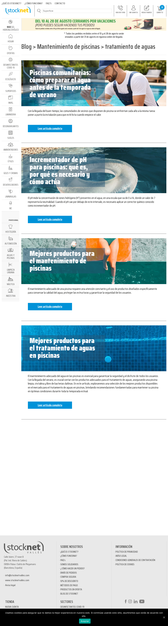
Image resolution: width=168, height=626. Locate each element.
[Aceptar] (164, 617)
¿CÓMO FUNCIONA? (33, 3)
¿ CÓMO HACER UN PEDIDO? (72, 568)
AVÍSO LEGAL (121, 556)
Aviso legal (10, 585)
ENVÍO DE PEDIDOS (68, 573)
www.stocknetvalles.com (17, 580)
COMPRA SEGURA (68, 577)
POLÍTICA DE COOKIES (125, 564)
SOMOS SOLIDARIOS (69, 564)
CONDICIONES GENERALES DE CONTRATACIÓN (135, 560)
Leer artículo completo (50, 128)
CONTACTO (60, 3)
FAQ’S (48, 3)
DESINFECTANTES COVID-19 (72, 607)
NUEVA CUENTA (12, 607)
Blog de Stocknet (69, 594)
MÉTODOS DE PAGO (69, 585)
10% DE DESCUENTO (69, 581)
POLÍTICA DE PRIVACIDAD (127, 552)
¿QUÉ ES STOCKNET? (11, 3)
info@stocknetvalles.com (17, 575)
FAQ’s (62, 560)
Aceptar (85, 621)
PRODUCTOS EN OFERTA (71, 589)
